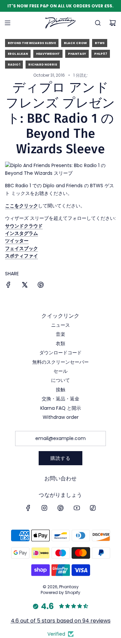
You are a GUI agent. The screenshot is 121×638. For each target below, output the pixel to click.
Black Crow (75, 43)
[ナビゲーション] (7, 22)
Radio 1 (14, 65)
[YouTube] (76, 508)
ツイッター (17, 240)
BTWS (100, 43)
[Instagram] (44, 508)
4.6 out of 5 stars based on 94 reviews (61, 621)
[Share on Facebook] (8, 285)
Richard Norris (42, 65)
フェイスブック (21, 248)
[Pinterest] (60, 508)
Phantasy (77, 54)
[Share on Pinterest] (40, 285)
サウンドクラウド (24, 226)
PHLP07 (100, 54)
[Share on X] (24, 285)
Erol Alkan (18, 54)
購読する (60, 458)
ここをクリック (21, 205)
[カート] (112, 22)
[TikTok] (92, 508)
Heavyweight (48, 54)
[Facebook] (28, 508)
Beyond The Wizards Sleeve (32, 43)
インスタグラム (21, 233)
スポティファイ (21, 255)
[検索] (97, 22)
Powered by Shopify (60, 592)
